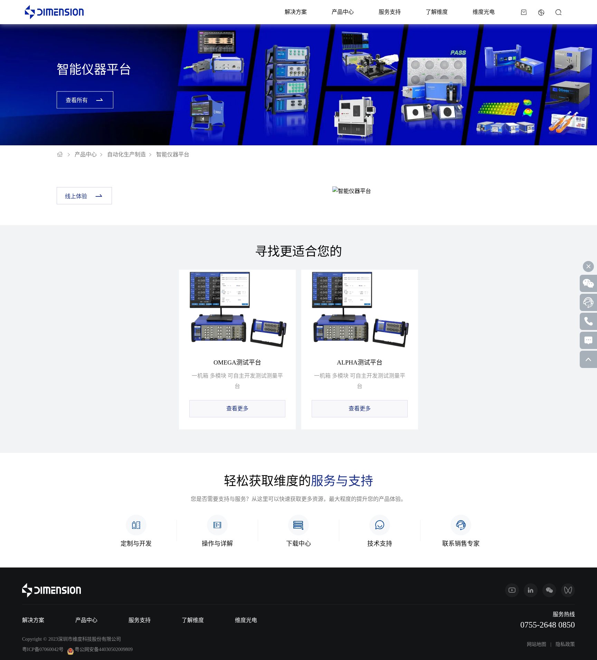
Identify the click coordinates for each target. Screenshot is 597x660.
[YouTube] (512, 590)
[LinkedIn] (531, 590)
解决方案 (296, 12)
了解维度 (437, 12)
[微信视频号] (568, 590)
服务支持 (390, 12)
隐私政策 (565, 644)
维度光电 (484, 12)
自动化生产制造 (126, 154)
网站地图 (536, 644)
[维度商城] (523, 12)
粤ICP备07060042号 (43, 649)
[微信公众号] (549, 590)
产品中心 (343, 12)
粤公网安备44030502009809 (104, 649)
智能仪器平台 (172, 154)
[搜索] (558, 12)
